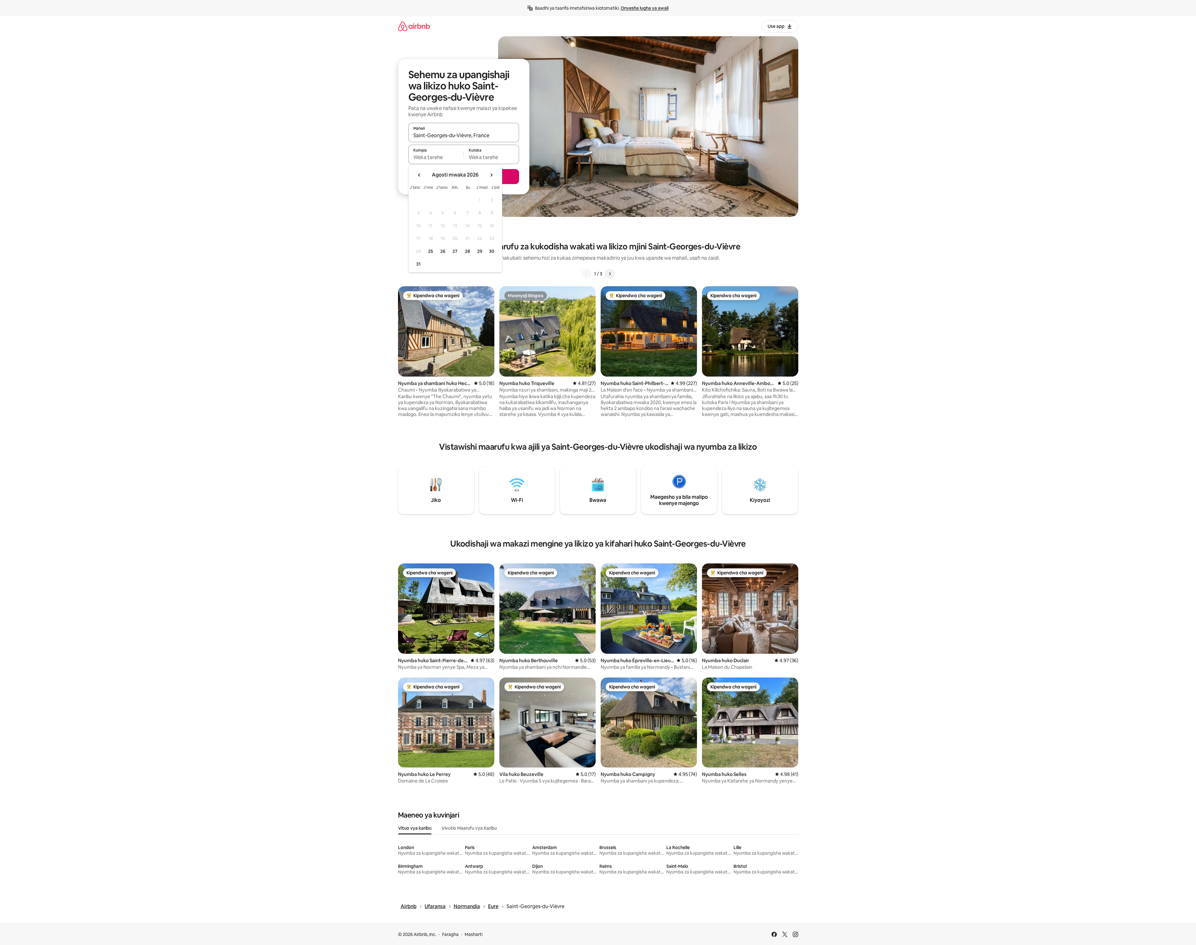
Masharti (473, 934)
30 (491, 251)
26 (442, 251)
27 (454, 251)
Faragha (450, 934)
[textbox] (436, 157)
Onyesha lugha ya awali (645, 8)
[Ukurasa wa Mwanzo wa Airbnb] (414, 26)
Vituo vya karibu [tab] (414, 828)
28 (467, 251)
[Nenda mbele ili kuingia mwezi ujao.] (491, 175)
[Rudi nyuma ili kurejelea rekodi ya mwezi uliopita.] (419, 175)
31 (418, 264)
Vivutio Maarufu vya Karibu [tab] (469, 828)
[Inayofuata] (610, 274)
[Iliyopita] (587, 274)
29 (479, 251)
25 (430, 251)
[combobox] (463, 135)
